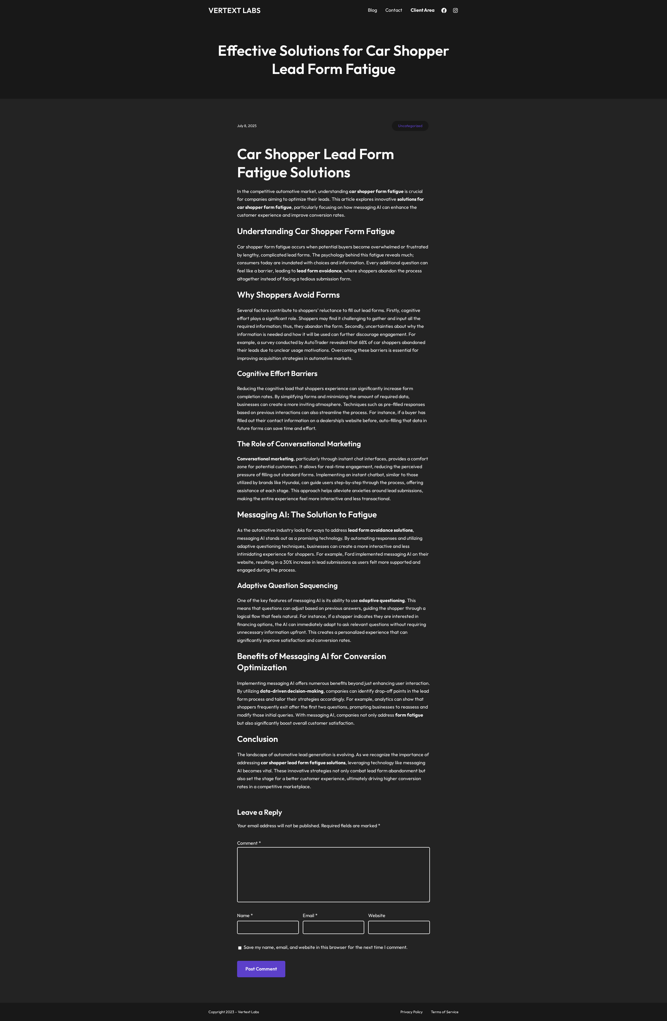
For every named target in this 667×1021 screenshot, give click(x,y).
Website (376, 915)
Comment (249, 843)
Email (310, 915)
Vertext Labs (234, 10)
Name (245, 915)
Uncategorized (410, 125)
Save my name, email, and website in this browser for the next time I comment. (325, 947)
